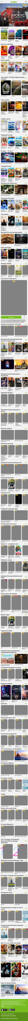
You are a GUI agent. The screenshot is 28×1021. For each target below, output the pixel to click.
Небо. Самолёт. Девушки (18, 456)
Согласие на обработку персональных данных (9, 1018)
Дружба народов (7, 392)
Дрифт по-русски (4, 761)
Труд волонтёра (6, 631)
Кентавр (2, 904)
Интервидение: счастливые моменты (18, 405)
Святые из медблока (24, 132)
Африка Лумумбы (17, 41)
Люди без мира (17, 474)
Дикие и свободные (4, 715)
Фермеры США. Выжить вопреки (7, 872)
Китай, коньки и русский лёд (6, 163)
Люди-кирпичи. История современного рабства (5, 665)
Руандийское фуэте (3, 821)
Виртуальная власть (3, 505)
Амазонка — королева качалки (24, 730)
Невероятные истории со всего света (12, 908)
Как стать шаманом (3, 627)
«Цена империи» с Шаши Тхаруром (4, 57)
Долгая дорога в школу (18, 888)
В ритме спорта (6, 428)
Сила (2, 647)
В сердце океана (7, 778)
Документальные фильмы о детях (10, 410)
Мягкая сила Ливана (10, 405)
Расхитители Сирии (4, 806)
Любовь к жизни (6, 560)
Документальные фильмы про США (11, 576)
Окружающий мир (7, 477)
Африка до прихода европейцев (10, 57)
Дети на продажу (11, 921)
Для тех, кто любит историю (11, 943)
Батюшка (17, 226)
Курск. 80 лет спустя (24, 940)
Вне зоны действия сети (18, 791)
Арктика (4, 703)
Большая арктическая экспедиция (21, 715)
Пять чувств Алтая (10, 148)
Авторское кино (6, 892)
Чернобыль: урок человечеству (11, 113)
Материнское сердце (10, 73)
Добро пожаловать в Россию (11, 324)
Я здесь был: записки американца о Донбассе (10, 389)
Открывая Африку (7, 763)
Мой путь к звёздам (3, 746)
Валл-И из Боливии (10, 353)
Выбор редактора (7, 358)
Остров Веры (10, 226)
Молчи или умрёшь (18, 775)
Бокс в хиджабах (18, 729)
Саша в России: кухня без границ (21, 336)
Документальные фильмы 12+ (11, 462)
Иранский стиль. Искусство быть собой (11, 557)
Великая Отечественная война (11, 232)
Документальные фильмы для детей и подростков (11, 340)
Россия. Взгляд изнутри (11, 41)
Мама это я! (3, 72)
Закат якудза (24, 679)
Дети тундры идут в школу (17, 353)
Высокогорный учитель (18, 276)
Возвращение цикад (10, 590)
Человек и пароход (24, 791)
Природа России (6, 135)
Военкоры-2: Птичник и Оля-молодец (6, 475)
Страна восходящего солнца (11, 667)
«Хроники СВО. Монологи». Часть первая (11, 940)
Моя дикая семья (18, 195)
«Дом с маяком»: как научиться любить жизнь (4, 424)
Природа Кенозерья (17, 148)
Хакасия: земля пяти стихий (4, 148)
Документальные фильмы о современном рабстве (10, 651)
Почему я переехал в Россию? (20, 163)
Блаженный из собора (25, 821)
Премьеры (4, 28)
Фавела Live (3, 836)
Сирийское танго (18, 820)
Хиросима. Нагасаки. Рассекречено (3, 113)
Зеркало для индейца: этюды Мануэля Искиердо (4, 354)
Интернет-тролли (10, 505)
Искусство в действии (8, 808)
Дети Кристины (18, 72)
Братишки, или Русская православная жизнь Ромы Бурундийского (4, 228)
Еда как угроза (3, 370)
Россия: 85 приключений (24, 148)
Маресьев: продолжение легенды (24, 456)
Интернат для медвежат (5, 195)
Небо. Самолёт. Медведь (25, 353)
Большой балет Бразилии (11, 276)
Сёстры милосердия (17, 132)
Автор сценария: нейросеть (18, 260)
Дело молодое (6, 247)
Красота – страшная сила (9, 544)
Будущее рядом (6, 683)
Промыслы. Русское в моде (4, 211)
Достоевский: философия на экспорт (20, 371)
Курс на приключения (8, 983)
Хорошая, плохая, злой (19, 440)
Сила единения (3, 244)
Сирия (3, 794)
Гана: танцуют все (3, 276)
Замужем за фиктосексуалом (18, 680)
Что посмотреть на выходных (11, 749)
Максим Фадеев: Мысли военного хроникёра (18, 388)
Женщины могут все (8, 718)
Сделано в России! (7, 198)
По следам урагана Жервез (4, 405)
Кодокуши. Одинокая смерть (4, 680)
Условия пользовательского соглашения (8, 1015)
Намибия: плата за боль (5, 775)
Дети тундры (10, 423)
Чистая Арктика (14, 647)
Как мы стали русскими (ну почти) (17, 179)
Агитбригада (24, 978)
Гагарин (9, 745)
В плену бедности (7, 824)
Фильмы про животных (9, 183)
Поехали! (13, 95)
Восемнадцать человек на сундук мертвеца (7, 996)
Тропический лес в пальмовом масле (20, 873)
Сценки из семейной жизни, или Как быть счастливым (4, 180)
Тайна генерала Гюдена (18, 956)
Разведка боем (14, 540)
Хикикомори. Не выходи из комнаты (11, 260)
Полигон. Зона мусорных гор (3, 490)
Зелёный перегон (4, 40)
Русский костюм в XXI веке (4, 556)
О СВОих (16, 939)
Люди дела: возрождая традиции (17, 211)
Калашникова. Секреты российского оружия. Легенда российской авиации (4, 458)
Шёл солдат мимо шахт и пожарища (5, 541)
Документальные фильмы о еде (12, 860)
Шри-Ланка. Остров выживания (20, 836)
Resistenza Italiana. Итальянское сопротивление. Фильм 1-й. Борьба (16, 980)
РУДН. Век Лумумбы (24, 405)
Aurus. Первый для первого (11, 211)
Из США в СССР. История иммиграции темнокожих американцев (4, 957)
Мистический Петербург (17, 627)
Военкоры (24, 387)
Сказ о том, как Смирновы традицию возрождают (11, 180)
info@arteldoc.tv (8, 1006)
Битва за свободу (7, 44)
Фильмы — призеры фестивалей (12, 961)
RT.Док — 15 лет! (7, 151)
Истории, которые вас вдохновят (12, 875)
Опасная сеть (5, 493)
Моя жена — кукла (10, 680)
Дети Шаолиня (25, 423)
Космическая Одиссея (8, 734)
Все (26, 28)
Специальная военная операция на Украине (12, 926)
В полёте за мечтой (10, 456)
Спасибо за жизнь (4, 131)
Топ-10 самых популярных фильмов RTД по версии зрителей (10, 841)
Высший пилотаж (7, 443)
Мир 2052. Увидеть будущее (4, 701)
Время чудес (5, 615)
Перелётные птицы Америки (18, 590)
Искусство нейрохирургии (11, 132)
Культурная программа (9, 594)
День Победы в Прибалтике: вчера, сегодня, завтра (21, 245)
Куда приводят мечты (3, 573)
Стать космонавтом (17, 746)
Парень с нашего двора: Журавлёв (4, 388)
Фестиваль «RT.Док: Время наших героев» (12, 78)
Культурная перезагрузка (24, 211)
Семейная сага (6, 166)
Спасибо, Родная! (4, 336)
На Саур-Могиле (25, 540)
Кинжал (16, 520)
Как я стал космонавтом (24, 746)
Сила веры (4, 214)
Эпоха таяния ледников (17, 490)
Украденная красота (3, 922)
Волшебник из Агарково (24, 627)
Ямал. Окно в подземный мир (11, 490)
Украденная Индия (17, 57)
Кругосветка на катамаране (20, 761)
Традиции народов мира (9, 509)
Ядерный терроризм (17, 113)
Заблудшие (17, 806)
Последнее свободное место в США (4, 590)
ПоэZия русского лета (8, 524)
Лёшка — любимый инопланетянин (18, 424)
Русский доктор (4, 95)
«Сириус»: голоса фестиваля (4, 260)
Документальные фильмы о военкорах (10, 374)
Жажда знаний (6, 263)
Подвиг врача (5, 119)
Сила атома (5, 100)
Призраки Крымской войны (11, 956)
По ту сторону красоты (19, 664)
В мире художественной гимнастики (5, 441)
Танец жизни (10, 820)
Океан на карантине (10, 791)
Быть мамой (5, 60)
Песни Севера (17, 904)
